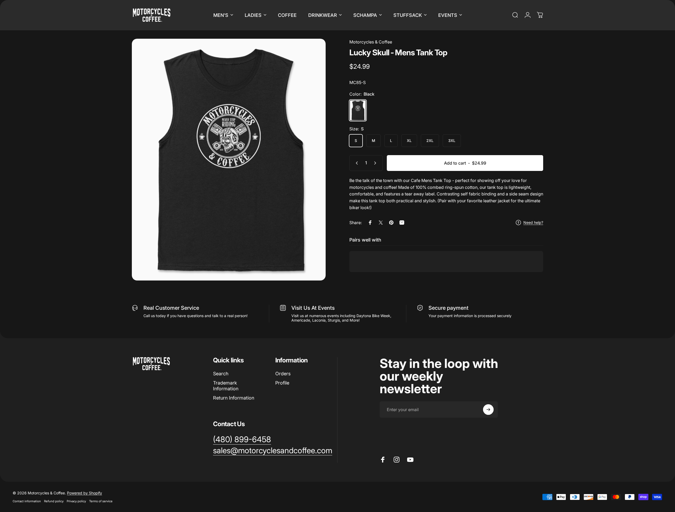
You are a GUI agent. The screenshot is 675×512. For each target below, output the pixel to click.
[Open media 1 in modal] (229, 160)
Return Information (233, 398)
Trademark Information (225, 386)
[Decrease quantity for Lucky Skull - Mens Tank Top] (356, 163)
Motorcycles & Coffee (370, 42)
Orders (283, 373)
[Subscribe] (488, 409)
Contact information (27, 501)
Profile (282, 383)
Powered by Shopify (84, 493)
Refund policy (54, 501)
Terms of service (101, 501)
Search (220, 373)
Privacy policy (76, 501)
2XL (429, 140)
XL (409, 140)
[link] (242, 440)
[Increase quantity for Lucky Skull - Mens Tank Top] (376, 163)
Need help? (533, 222)
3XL (451, 140)
